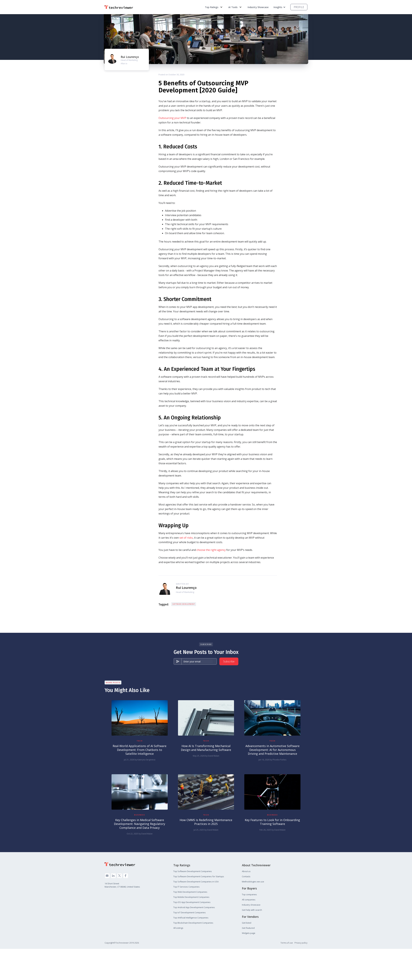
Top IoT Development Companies (189, 912)
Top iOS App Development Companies (192, 902)
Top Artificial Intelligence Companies (190, 917)
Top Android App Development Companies (194, 907)
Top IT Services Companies (186, 886)
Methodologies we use (253, 881)
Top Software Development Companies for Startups (198, 876)
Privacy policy (301, 942)
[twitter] (119, 875)
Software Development (184, 604)
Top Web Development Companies (190, 891)
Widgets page (248, 933)
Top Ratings (211, 7)
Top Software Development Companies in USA (196, 881)
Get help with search (252, 909)
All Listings (178, 927)
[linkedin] (113, 875)
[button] (213, 7)
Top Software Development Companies (192, 871)
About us (246, 871)
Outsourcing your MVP (172, 118)
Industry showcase (251, 904)
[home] (120, 7)
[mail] (107, 875)
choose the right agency (211, 550)
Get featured (248, 927)
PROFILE (299, 7)
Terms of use (287, 942)
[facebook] (125, 875)
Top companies (249, 894)
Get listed (246, 922)
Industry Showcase (258, 7)
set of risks (186, 537)
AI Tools (233, 7)
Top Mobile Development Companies (191, 897)
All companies (248, 899)
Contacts (246, 876)
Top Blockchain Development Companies (193, 922)
